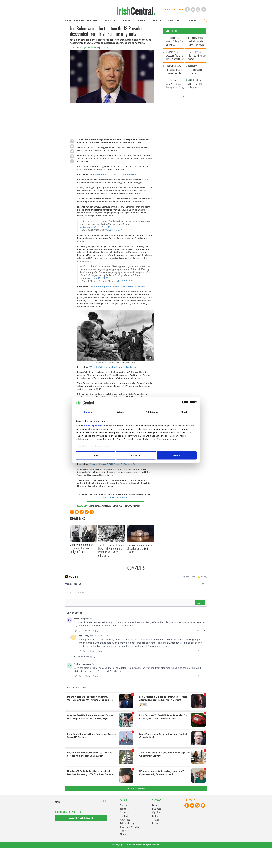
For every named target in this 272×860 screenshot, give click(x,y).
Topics (123, 808)
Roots (155, 823)
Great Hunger (106, 505)
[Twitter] (193, 9)
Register (124, 830)
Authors (124, 804)
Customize (134, 455)
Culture (156, 816)
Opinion (156, 812)
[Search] (205, 21)
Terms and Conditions (131, 827)
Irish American (121, 505)
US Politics (134, 505)
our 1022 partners (93, 425)
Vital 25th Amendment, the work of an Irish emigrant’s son (82, 548)
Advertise (125, 819)
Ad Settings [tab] (152, 412)
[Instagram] (198, 9)
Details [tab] (120, 412)
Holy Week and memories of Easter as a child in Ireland (140, 548)
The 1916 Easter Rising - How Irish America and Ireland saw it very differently (111, 550)
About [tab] (184, 412)
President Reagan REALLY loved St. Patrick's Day (113, 464)
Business (156, 808)
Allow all (177, 455)
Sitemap (124, 834)
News (155, 804)
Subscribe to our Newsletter (81, 817)
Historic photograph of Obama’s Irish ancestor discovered (117, 286)
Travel (155, 819)
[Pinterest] (203, 9)
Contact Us (125, 816)
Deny (95, 455)
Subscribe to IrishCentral (115, 497)
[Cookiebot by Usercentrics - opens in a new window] (184, 403)
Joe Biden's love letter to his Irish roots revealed (112, 174)
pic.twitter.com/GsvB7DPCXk (95, 226)
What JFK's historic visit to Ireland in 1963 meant (113, 367)
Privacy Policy (127, 823)
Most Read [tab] (171, 31)
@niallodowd (90, 47)
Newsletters (174, 9)
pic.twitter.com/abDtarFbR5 (94, 278)
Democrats (93, 505)
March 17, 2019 (125, 281)
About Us (124, 812)
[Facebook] (187, 9)
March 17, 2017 (113, 229)
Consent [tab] (88, 412)
